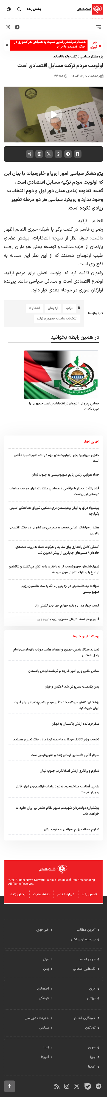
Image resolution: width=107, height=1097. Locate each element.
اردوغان (53, 308)
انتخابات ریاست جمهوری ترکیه (56, 318)
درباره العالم (65, 894)
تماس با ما (89, 894)
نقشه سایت (41, 894)
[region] (53, 115)
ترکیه (69, 308)
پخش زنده (18, 894)
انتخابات (34, 308)
